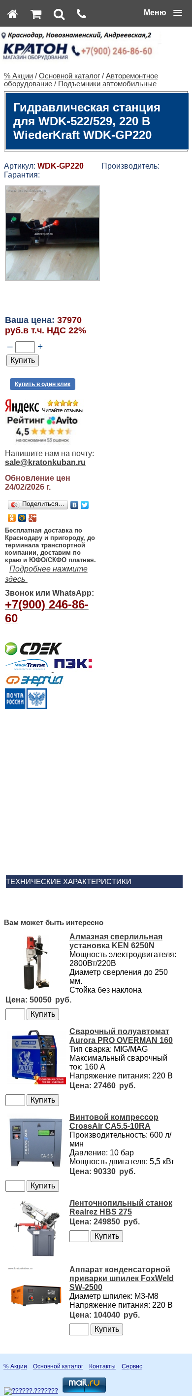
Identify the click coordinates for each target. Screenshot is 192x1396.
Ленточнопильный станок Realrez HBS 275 (120, 1207)
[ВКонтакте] (74, 505)
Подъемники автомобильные (107, 84)
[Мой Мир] (22, 517)
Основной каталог (69, 76)
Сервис (132, 1366)
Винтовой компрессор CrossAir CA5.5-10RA (114, 1121)
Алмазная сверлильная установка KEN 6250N (115, 941)
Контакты (102, 1366)
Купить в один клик (42, 384)
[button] (163, 13)
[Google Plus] (33, 517)
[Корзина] (36, 14)
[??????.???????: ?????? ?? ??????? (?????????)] (31, 1391)
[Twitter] (85, 505)
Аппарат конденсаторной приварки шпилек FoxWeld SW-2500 (121, 1278)
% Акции (18, 76)
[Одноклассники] (12, 517)
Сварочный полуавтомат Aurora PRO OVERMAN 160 (121, 1035)
